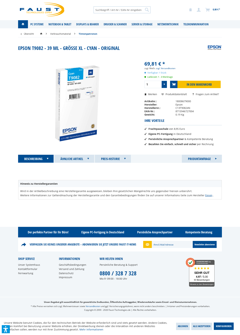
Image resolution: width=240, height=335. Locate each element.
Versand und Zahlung (71, 269)
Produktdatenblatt (177, 94)
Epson (208, 195)
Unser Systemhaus (29, 264)
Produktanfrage (199, 159)
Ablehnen (183, 326)
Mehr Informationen (91, 329)
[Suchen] (147, 9)
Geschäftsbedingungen (72, 264)
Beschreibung (33, 159)
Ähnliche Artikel (71, 159)
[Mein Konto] (198, 9)
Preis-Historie (110, 159)
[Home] (23, 24)
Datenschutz (66, 273)
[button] (6, 329)
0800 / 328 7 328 (118, 273)
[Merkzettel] (190, 9)
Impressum (65, 277)
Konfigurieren (224, 326)
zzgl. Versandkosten (165, 68)
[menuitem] (122, 10)
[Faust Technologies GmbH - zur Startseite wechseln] (42, 10)
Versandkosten (93, 306)
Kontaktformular (27, 269)
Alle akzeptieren (201, 326)
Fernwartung (25, 273)
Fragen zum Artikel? (207, 94)
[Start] (41, 34)
